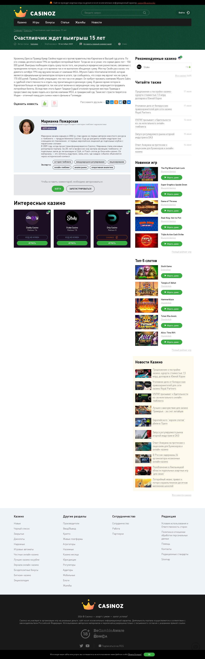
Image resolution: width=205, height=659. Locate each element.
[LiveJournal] (107, 102)
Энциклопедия (21, 580)
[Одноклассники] (116, 102)
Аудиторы (68, 569)
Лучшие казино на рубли (26, 559)
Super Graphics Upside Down (174, 185)
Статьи (65, 22)
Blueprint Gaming (168, 171)
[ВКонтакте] (129, 102)
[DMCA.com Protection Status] (100, 637)
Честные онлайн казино (26, 554)
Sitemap (165, 559)
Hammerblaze (167, 299)
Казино (22, 22)
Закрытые (19, 533)
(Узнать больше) (134, 654)
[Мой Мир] (112, 102)
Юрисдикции (69, 559)
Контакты (166, 548)
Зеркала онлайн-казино (26, 564)
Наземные (68, 549)
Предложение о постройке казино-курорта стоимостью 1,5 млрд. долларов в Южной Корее (153, 95)
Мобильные (69, 575)
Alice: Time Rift (168, 333)
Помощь (165, 543)
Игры (36, 22)
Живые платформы (73, 538)
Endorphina (166, 269)
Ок (149, 654)
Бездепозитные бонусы (26, 569)
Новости (96, 22)
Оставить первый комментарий (97, 44)
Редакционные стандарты (174, 554)
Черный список (22, 528)
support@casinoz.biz (146, 3)
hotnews (34, 44)
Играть (32, 243)
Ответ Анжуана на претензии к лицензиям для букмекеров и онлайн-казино (154, 148)
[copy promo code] (117, 237)
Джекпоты (19, 538)
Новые (17, 523)
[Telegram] (120, 102)
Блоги (66, 580)
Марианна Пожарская (59, 121)
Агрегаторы (69, 544)
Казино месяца (71, 554)
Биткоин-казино (22, 575)
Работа (116, 528)
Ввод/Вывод (69, 528)
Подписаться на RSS (112, 645)
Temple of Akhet (168, 283)
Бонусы (50, 22)
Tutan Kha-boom (168, 316)
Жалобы (80, 22)
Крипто (66, 533)
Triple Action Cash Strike (172, 234)
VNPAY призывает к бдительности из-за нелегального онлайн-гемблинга (153, 123)
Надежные (19, 544)
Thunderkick (166, 286)
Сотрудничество (120, 523)
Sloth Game (166, 266)
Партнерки (118, 533)
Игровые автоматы (24, 549)
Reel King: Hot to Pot (171, 218)
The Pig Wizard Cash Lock (173, 168)
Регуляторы (69, 564)
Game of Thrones (169, 201)
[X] (124, 102)
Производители (71, 523)
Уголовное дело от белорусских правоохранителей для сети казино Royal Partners (153, 109)
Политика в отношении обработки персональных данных (174, 535)
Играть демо (173, 177)
